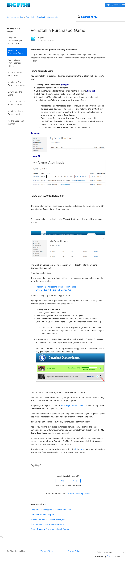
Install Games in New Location (15, 74)
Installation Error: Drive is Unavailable (16, 83)
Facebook (32, 465)
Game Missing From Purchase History (14, 63)
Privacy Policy (74, 551)
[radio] (61, 481)
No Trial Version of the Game (16, 122)
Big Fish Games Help (15, 17)
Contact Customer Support (43, 514)
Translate (116, 556)
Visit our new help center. (78, 493)
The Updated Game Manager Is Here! (47, 524)
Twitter (36, 465)
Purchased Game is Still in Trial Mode (16, 103)
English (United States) (115, 4)
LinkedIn (39, 465)
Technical (30, 17)
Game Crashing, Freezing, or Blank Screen (50, 529)
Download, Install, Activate (47, 17)
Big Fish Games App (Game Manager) (48, 519)
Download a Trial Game (15, 93)
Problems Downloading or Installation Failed (15, 40)
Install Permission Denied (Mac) (15, 112)
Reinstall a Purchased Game (15, 52)
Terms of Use (46, 551)
